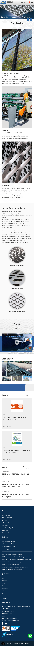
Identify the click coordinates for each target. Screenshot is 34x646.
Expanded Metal (6, 515)
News (3, 583)
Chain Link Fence (6, 525)
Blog (3, 585)
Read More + (7, 426)
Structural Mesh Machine (8, 546)
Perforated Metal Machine (9, 544)
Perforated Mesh (6, 523)
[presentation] (28, 19)
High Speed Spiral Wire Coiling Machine (12, 569)
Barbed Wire (5, 530)
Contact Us (5, 598)
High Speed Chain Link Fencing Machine (12, 554)
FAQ (3, 593)
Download (4, 596)
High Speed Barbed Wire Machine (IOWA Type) (13, 557)
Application (5, 588)
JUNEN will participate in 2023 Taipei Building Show (14, 419)
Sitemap (27, 643)
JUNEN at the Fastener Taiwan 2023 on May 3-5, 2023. (16, 452)
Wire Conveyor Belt (7, 517)
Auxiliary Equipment (7, 549)
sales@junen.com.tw (13, 620)
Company (4, 578)
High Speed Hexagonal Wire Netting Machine (13, 562)
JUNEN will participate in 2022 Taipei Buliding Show (16, 495)
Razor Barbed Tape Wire (8, 528)
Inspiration (4, 580)
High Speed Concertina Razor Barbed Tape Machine (15, 567)
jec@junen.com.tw (15, 618)
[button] (31, 368)
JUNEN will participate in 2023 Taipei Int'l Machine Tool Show (16, 485)
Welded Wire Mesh (6, 533)
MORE (17, 329)
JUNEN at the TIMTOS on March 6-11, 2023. (15, 475)
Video (3, 590)
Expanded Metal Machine (8, 541)
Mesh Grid (4, 520)
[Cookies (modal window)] (3, 643)
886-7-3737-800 (9, 611)
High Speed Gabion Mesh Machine (10, 564)
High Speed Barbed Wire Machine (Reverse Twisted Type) (16, 559)
